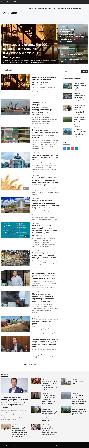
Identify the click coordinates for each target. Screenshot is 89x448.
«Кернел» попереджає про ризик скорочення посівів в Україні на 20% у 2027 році (44, 275)
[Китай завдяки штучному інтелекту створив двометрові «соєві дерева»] (67, 131)
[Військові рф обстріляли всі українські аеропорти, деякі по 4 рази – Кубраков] (36, 427)
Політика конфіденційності (73, 445)
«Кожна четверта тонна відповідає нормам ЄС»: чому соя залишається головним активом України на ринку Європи (14, 402)
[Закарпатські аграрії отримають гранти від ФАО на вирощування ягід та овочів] (36, 381)
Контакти (84, 445)
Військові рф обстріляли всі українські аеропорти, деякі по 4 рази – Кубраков (49, 430)
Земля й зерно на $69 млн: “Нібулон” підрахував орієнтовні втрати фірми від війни (49, 399)
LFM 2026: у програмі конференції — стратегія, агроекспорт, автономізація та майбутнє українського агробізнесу (44, 230)
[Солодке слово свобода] (66, 381)
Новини (30, 8)
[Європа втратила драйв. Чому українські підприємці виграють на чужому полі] (67, 108)
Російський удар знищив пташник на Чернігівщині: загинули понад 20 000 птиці (44, 255)
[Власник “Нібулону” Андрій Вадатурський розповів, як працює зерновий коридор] (66, 395)
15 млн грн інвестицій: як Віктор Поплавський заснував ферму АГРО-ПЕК (80, 97)
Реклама (62, 445)
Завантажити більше (30, 364)
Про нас (51, 445)
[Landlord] (9, 13)
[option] (44, 44)
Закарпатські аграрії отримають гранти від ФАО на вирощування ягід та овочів (49, 385)
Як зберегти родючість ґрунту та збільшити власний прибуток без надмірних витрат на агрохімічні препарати (49, 415)
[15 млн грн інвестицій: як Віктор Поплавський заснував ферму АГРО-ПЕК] (67, 96)
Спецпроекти (61, 8)
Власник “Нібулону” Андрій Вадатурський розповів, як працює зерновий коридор (79, 399)
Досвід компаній (41, 8)
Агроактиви (77, 8)
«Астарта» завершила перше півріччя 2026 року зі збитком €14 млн (45, 157)
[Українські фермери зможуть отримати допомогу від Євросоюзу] (66, 409)
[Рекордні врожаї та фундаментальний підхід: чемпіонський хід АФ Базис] (67, 86)
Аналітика (51, 8)
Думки (69, 8)
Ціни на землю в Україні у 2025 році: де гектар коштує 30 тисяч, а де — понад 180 (80, 121)
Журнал (57, 445)
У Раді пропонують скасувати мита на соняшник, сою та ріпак (45, 321)
